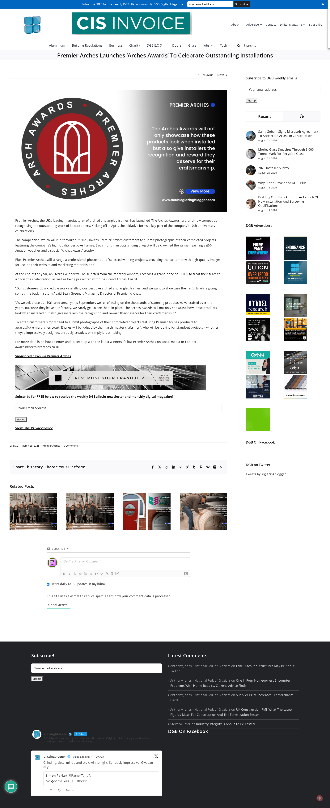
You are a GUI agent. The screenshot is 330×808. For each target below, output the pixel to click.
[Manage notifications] (320, 798)
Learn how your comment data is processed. (138, 596)
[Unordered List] (91, 573)
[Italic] (69, 573)
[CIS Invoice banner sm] (132, 14)
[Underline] (75, 573)
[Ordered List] (85, 573)
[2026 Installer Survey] (251, 168)
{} (112, 573)
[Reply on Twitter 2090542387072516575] (45, 791)
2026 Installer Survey (273, 168)
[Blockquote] (96, 573)
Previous (207, 75)
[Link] (107, 573)
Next (220, 75)
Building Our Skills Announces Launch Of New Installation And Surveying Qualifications (288, 201)
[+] (117, 573)
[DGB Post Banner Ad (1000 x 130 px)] (110, 367)
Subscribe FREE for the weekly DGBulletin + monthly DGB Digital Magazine (132, 4)
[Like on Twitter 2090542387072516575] (61, 791)
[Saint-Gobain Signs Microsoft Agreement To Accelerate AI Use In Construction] (251, 133)
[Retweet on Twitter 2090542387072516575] (53, 791)
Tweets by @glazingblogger (266, 474)
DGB (15, 445)
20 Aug (100, 756)
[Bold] (64, 573)
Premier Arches (51, 445)
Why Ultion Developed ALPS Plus (282, 183)
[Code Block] (101, 573)
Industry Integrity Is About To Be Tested (225, 724)
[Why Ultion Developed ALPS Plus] (251, 183)
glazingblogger (55, 756)
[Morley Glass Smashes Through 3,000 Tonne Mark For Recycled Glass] (251, 151)
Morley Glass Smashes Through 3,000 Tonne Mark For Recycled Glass (286, 151)
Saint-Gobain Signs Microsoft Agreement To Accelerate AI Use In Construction (288, 133)
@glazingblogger (82, 756)
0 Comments (71, 445)
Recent (264, 116)
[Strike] (80, 573)
